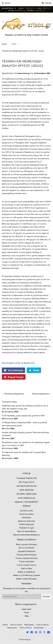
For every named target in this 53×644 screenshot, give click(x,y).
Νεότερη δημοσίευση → (41, 394)
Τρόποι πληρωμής (26, 524)
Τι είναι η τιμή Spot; (26, 561)
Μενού (7, 3)
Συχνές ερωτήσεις (26, 514)
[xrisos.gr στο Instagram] (40, 632)
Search (5, 625)
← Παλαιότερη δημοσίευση (13, 394)
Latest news (26, 609)
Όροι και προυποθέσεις (26, 531)
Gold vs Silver (26, 568)
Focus (14, 44)
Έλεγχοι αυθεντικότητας (26, 555)
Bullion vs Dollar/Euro (26, 572)
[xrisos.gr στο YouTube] (48, 632)
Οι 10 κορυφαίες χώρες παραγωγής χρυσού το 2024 (23, 415)
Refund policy (29, 625)
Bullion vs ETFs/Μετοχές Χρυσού (26, 575)
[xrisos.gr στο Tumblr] (44, 632)
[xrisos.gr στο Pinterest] (36, 632)
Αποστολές (26, 517)
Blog (26, 616)
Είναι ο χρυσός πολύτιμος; (26, 544)
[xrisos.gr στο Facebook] (31, 632)
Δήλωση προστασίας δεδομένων (26, 535)
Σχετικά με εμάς (26, 510)
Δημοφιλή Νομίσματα (26, 551)
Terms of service (16, 625)
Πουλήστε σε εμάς (26, 528)
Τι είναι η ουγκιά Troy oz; (26, 565)
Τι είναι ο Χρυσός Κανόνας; (27, 558)
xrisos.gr (27, 639)
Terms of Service (42, 625)
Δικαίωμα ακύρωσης (26, 521)
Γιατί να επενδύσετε (26, 548)
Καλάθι (48, 3)
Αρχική (4, 44)
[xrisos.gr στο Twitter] (27, 632)
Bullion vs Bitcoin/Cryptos (26, 579)
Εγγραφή (46, 596)
